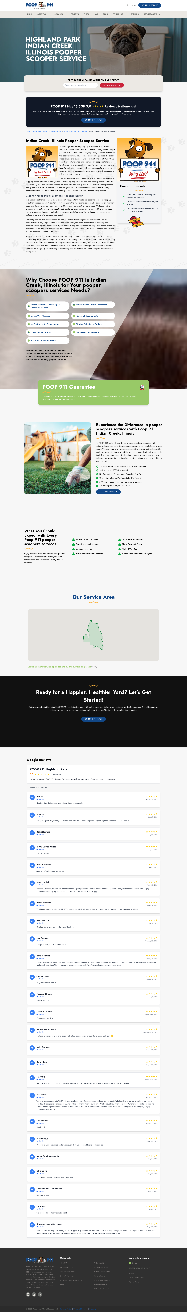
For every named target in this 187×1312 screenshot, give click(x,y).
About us (41, 14)
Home (29, 14)
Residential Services (67, 1267)
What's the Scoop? (101, 1289)
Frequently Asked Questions (71, 1280)
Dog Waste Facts (67, 1276)
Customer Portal (100, 1284)
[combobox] (80, 85)
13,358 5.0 (89, 106)
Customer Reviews (67, 1271)
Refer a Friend (99, 1276)
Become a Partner (101, 1267)
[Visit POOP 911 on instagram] (34, 1294)
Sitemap (132, 1273)
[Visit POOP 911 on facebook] (28, 1294)
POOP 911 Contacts (102, 1280)
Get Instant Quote (111, 85)
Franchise (118, 14)
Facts (86, 14)
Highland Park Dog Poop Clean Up (75, 131)
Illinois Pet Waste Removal (52, 131)
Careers (135, 14)
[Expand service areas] (159, 14)
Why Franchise (100, 1263)
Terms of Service (80, 1309)
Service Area (36, 131)
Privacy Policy (134, 1282)
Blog (105, 14)
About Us (64, 1263)
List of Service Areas (136, 1277)
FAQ (96, 14)
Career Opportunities (102, 1271)
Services (58, 14)
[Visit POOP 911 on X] (40, 1294)
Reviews (75, 14)
